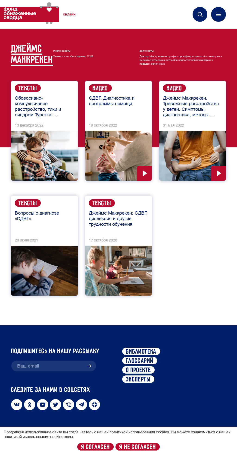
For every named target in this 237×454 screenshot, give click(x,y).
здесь (69, 437)
